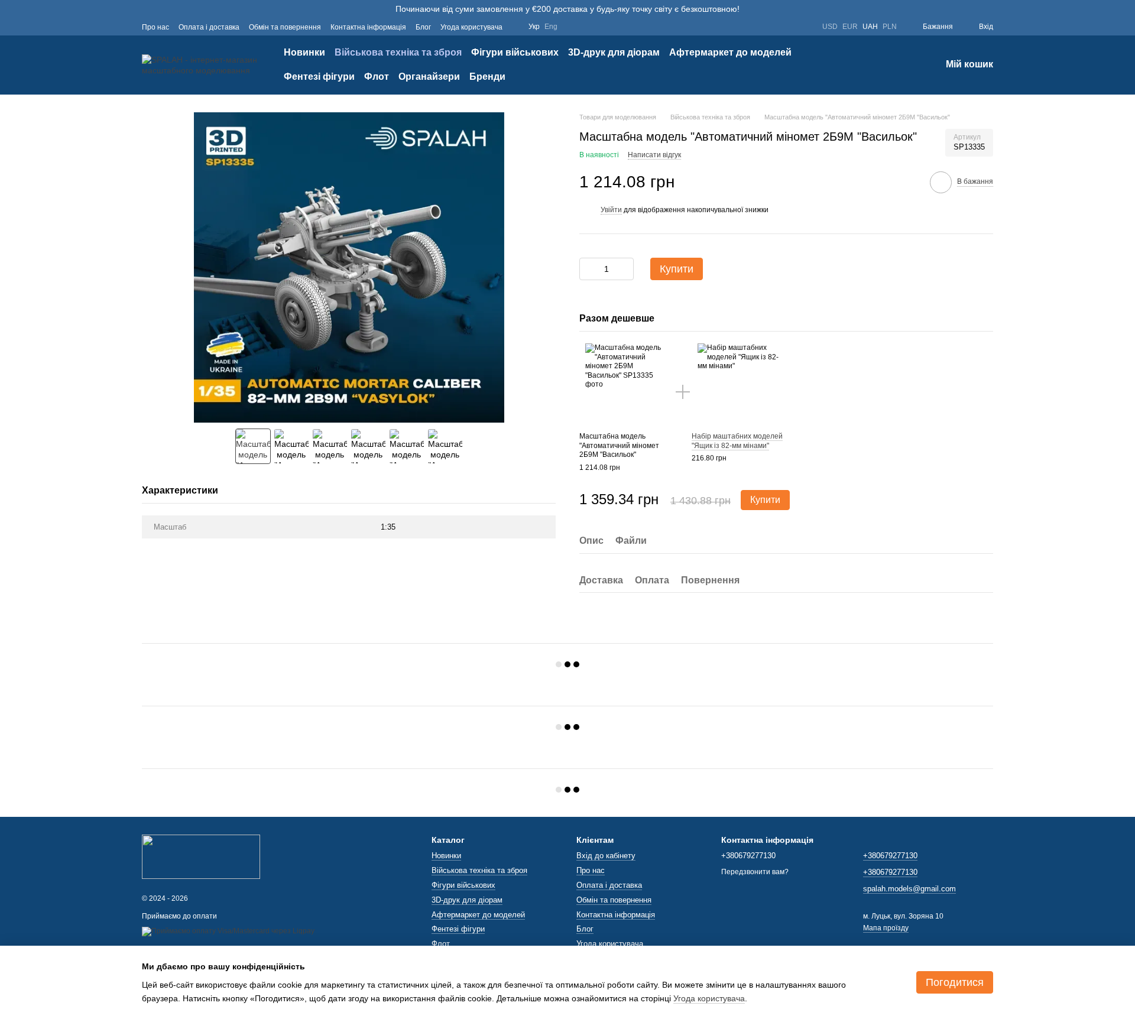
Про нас (155, 27)
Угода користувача (471, 27)
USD (830, 26)
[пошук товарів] (889, 65)
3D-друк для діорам (614, 52)
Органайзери (429, 77)
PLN (890, 26)
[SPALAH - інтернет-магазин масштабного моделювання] (201, 856)
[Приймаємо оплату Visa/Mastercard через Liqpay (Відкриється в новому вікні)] (228, 931)
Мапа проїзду (886, 928)
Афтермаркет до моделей (730, 52)
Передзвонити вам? (755, 872)
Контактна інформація (368, 27)
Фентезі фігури (319, 77)
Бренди (487, 77)
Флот (376, 77)
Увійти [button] (611, 210)
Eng (550, 26)
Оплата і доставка (209, 27)
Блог (423, 27)
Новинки (304, 52)
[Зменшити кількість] (588, 269)
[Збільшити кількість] (625, 269)
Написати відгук (654, 155)
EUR (850, 26)
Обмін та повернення (285, 27)
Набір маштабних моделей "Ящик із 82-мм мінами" (737, 441)
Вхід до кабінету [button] (605, 855)
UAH (870, 26)
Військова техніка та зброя (398, 52)
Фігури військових (515, 52)
